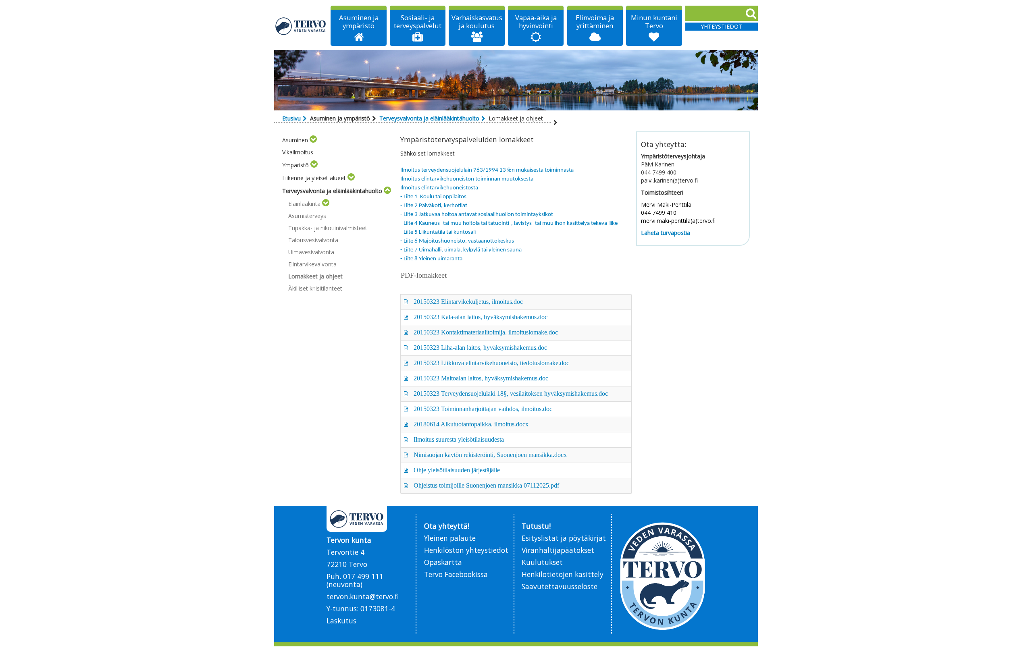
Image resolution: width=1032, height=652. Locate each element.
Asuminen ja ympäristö (359, 22)
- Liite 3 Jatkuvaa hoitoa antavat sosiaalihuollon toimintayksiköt (476, 215)
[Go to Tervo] (300, 26)
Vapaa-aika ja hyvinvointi (536, 22)
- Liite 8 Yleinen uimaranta (431, 259)
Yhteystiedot (721, 26)
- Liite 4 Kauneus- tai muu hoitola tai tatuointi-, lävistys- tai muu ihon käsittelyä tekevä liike (509, 223)
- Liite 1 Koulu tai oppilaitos (433, 197)
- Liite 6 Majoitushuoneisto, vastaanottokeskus (457, 241)
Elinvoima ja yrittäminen (595, 22)
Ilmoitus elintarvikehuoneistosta (439, 188)
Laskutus (341, 620)
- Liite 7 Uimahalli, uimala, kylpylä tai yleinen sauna (461, 250)
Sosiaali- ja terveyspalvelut (417, 22)
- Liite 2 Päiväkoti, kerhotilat (433, 206)
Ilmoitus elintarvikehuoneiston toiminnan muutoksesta (466, 179)
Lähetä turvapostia (665, 233)
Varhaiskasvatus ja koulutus (477, 22)
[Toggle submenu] (313, 140)
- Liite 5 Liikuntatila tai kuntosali (438, 232)
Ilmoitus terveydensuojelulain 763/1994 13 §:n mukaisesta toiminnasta (487, 170)
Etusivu (291, 118)
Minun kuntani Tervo (654, 22)
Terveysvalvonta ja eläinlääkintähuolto (429, 118)
